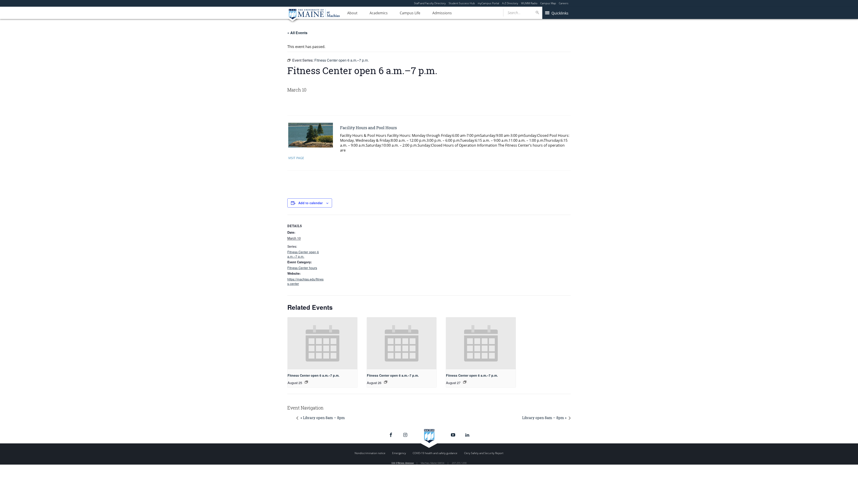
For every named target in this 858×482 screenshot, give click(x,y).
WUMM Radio (529, 3)
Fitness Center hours (302, 268)
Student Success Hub (462, 3)
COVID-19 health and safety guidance (435, 453)
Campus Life (410, 12)
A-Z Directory (510, 3)
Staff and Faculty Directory (430, 3)
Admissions (442, 12)
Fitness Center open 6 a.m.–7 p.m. (303, 254)
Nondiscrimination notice (370, 453)
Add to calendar (310, 203)
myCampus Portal (488, 3)
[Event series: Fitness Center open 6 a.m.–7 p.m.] (306, 382)
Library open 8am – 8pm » (544, 417)
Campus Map (548, 3)
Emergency (399, 453)
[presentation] (322, 343)
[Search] (537, 12)
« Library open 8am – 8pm (323, 417)
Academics (379, 12)
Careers (563, 3)
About (352, 12)
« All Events (297, 32)
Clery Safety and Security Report (483, 453)
